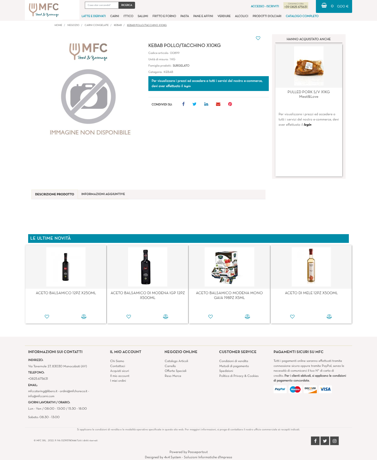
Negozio (73, 25)
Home (58, 25)
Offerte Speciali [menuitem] (175, 370)
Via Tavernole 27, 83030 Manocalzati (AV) (57, 366)
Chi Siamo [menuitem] (117, 361)
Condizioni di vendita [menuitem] (233, 361)
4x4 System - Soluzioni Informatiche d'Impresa (198, 457)
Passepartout (198, 452)
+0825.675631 (38, 378)
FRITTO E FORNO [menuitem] (164, 16)
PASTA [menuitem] (184, 16)
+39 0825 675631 (295, 7)
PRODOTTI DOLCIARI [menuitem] (267, 16)
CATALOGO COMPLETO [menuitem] (302, 16)
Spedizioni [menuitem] (226, 370)
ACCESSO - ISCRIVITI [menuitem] (265, 6)
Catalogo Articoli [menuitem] (176, 361)
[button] (126, 5)
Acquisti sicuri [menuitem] (119, 370)
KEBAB (118, 25)
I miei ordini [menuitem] (118, 380)
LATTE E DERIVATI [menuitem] (94, 16)
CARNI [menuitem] (114, 16)
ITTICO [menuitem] (128, 16)
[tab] (54, 194)
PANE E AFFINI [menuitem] (203, 16)
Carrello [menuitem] (170, 366)
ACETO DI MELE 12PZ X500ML (311, 293)
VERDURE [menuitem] (224, 16)
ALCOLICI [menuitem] (241, 16)
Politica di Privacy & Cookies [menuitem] (239, 376)
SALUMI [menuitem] (143, 16)
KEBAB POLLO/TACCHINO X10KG (147, 25)
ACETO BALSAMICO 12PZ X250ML (66, 293)
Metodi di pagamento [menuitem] (234, 366)
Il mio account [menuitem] (119, 376)
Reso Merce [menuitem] (173, 376)
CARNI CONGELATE (97, 25)
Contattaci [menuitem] (117, 366)
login (307, 124)
